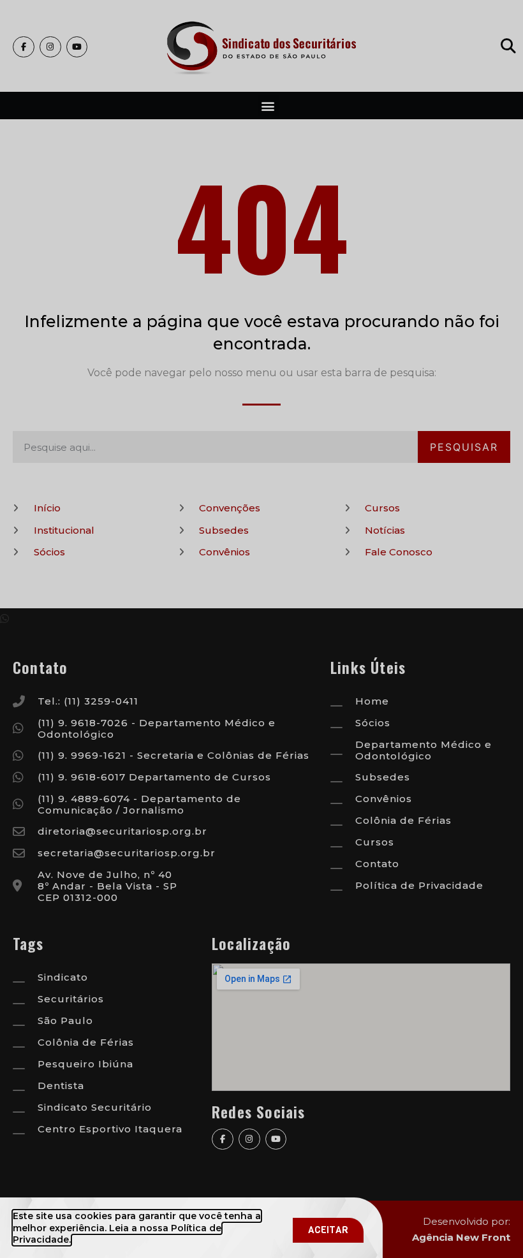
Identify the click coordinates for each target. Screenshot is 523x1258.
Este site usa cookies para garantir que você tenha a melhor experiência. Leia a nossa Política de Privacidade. (137, 1227)
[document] (261, 629)
